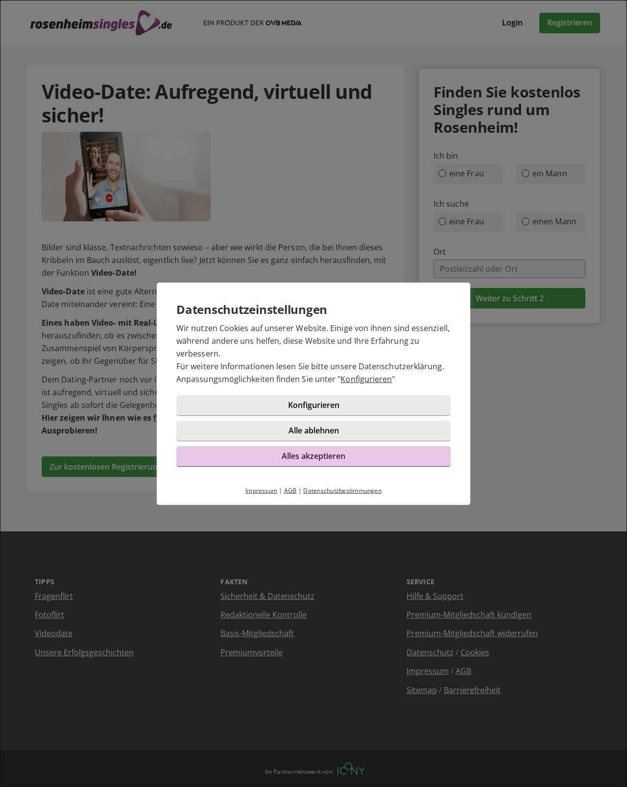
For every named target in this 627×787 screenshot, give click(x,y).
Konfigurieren (366, 379)
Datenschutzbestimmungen (342, 490)
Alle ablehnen (314, 430)
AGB (290, 490)
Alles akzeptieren (313, 456)
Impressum (261, 490)
